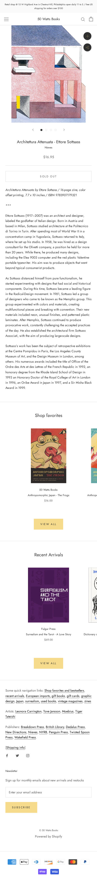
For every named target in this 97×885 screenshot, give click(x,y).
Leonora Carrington (28, 711)
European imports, (38, 696)
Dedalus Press (75, 727)
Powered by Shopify (48, 836)
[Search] (83, 19)
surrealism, (32, 701)
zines (87, 701)
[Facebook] (7, 755)
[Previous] (33, 130)
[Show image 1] (41, 130)
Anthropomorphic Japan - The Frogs (48, 495)
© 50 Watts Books (48, 830)
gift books (58, 696)
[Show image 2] (46, 130)
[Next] (64, 130)
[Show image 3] (51, 130)
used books (48, 701)
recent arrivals (14, 696)
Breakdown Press (32, 727)
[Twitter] (17, 755)
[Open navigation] (6, 19)
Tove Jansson (51, 711)
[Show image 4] (56, 130)
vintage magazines (70, 701)
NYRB (43, 732)
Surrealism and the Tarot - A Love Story (48, 634)
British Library (55, 727)
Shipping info (15, 747)
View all (48, 524)
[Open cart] (91, 19)
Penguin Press (58, 732)
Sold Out (48, 176)
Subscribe (21, 807)
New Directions (15, 732)
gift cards (73, 696)
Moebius (68, 711)
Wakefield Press (25, 737)
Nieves (32, 732)
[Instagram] (27, 755)
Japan (19, 701)
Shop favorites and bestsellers (64, 690)
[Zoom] (87, 36)
